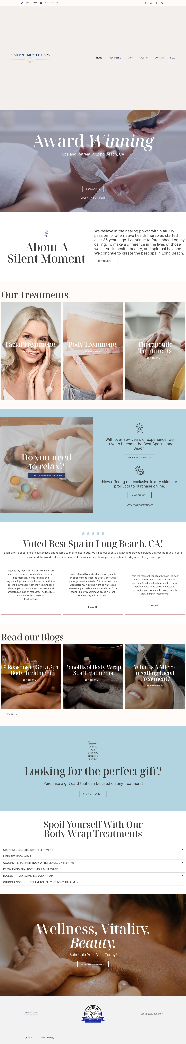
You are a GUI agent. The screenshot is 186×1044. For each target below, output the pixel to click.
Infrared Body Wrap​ (17, 856)
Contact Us (30, 1037)
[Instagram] (151, 3)
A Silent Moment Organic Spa (92, 1020)
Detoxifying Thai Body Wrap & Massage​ (30, 869)
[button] (93, 850)
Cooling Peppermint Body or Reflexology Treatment (40, 862)
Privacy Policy (47, 1037)
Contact (159, 58)
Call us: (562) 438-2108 (152, 1014)
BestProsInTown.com (93, 1006)
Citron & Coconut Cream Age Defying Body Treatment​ (41, 882)
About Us (144, 58)
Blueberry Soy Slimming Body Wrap (28, 875)
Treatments (114, 58)
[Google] (162, 3)
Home (99, 58)
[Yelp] (156, 3)
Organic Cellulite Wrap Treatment (28, 849)
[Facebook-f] (145, 3)
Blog (172, 58)
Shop (130, 58)
